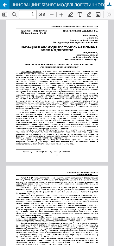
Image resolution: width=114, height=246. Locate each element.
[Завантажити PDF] (109, 4)
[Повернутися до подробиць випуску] (5, 4)
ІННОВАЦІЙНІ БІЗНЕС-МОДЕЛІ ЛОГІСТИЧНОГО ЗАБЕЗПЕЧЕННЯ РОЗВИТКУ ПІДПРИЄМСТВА (63, 5)
